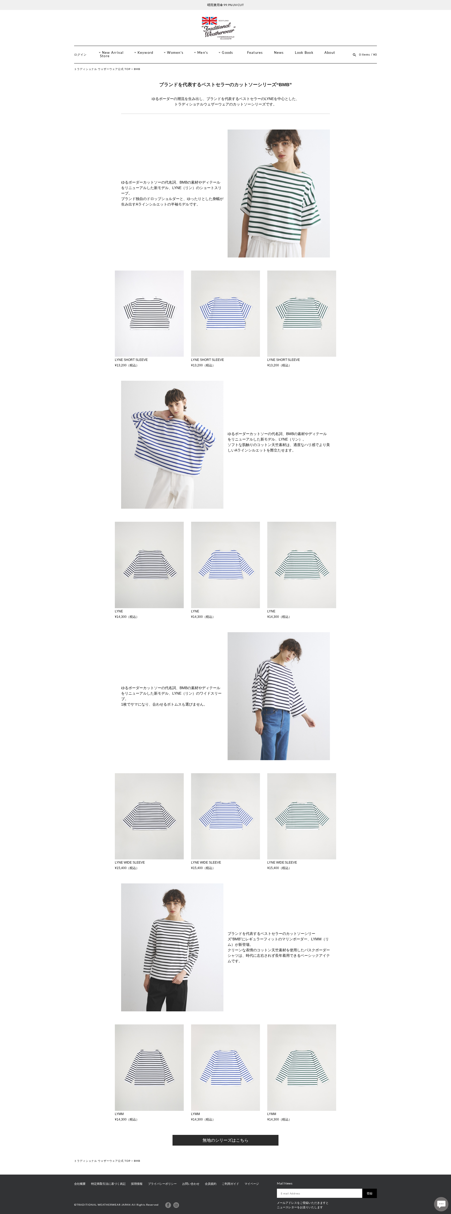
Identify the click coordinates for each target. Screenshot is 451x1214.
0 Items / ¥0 (368, 54)
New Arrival (113, 53)
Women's (175, 53)
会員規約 (210, 1183)
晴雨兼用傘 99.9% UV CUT (225, 5)
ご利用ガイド (230, 1183)
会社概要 (80, 1183)
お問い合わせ (190, 1183)
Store (105, 56)
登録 (369, 1193)
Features (255, 53)
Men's (202, 53)
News (279, 53)
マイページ (252, 1183)
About (329, 53)
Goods (227, 53)
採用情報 (137, 1183)
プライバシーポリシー (162, 1183)
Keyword (145, 53)
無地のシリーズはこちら (225, 1140)
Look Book (304, 53)
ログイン (80, 54)
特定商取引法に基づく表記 (108, 1183)
